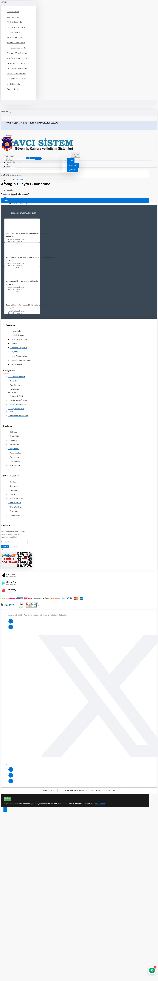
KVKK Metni (100, 803)
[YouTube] (10, 781)
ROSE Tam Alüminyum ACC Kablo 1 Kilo (22, 281)
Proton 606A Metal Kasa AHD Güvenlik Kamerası (26, 305)
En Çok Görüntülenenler (23, 213)
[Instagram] (10, 769)
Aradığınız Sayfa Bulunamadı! (12, 175)
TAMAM (7, 798)
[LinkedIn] (10, 775)
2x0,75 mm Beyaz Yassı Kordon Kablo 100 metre (25, 233)
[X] (10, 627)
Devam (5, 200)
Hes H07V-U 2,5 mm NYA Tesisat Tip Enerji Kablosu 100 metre (31, 257)
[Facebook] (10, 621)
